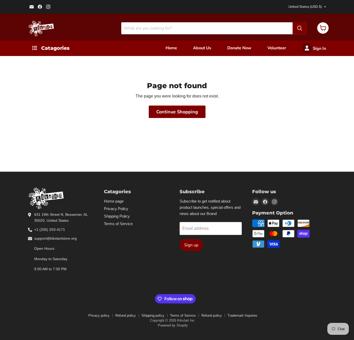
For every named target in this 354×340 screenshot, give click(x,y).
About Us (202, 48)
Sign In (319, 48)
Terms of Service (118, 223)
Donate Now (239, 48)
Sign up (191, 245)
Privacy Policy (116, 208)
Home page (114, 201)
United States (305, 6)
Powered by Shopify (173, 325)
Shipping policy (152, 315)
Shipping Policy (117, 216)
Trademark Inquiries (242, 315)
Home (171, 48)
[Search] (300, 28)
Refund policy (125, 315)
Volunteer (276, 48)
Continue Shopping (177, 112)
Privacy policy (99, 315)
